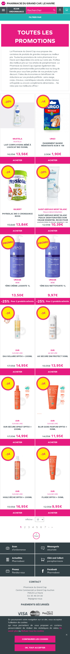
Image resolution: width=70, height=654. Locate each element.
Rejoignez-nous (35, 598)
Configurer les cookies (35, 639)
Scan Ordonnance (16, 10)
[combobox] (40, 10)
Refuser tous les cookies (32, 631)
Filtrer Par (35, 17)
